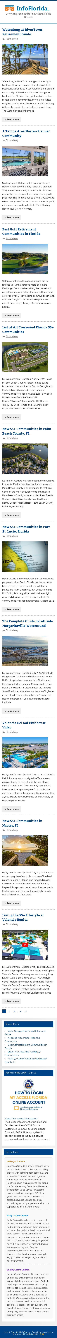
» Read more (12, 119)
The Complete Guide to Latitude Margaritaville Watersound (27, 623)
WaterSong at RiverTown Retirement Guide (22, 31)
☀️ (43, 1334)
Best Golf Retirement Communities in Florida (21, 231)
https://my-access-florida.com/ (21, 1118)
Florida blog (12, 39)
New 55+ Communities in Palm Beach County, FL (26, 431)
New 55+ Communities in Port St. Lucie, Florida (26, 528)
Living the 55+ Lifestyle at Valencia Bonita (23, 917)
